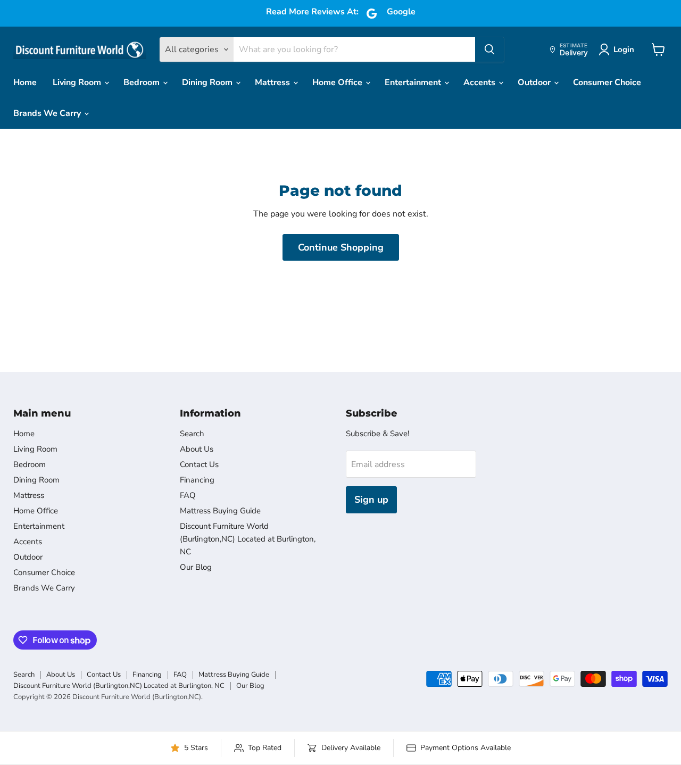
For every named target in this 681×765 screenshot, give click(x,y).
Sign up (371, 499)
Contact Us (199, 464)
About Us (196, 449)
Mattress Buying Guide (220, 510)
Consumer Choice (607, 82)
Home (25, 82)
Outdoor (535, 82)
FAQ (188, 495)
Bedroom (142, 82)
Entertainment (414, 82)
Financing (197, 480)
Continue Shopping (341, 247)
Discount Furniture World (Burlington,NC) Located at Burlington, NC (247, 539)
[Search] (489, 49)
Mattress (273, 82)
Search (192, 433)
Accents (480, 82)
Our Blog (196, 567)
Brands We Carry (48, 113)
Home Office (338, 82)
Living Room (78, 82)
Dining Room (208, 82)
